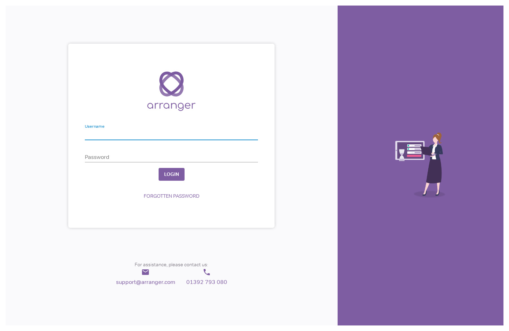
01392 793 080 (206, 281)
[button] (171, 196)
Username (94, 126)
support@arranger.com (145, 281)
